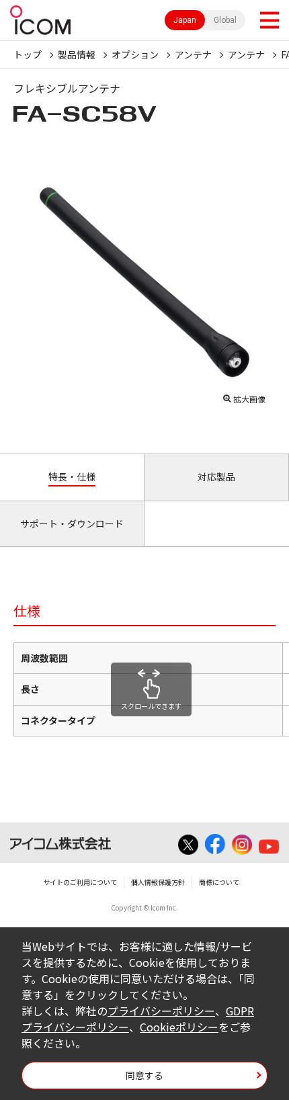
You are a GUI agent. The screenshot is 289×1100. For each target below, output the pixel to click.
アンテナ (193, 54)
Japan (184, 20)
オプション (135, 54)
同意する (144, 1075)
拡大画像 (249, 399)
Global (225, 20)
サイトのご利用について (80, 882)
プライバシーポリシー (161, 1011)
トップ (27, 54)
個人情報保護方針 (158, 882)
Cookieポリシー (179, 1027)
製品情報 (76, 54)
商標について (219, 882)
